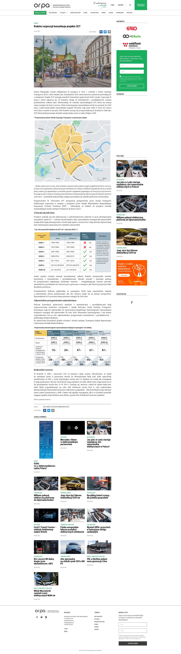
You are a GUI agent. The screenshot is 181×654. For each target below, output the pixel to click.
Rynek (85, 12)
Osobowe (63, 493)
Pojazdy (62, 12)
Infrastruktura (75, 12)
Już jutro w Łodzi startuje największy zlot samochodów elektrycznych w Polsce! (99, 443)
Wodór (111, 12)
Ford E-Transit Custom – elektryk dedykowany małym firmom (45, 529)
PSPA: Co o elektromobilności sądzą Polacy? (44, 466)
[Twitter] (41, 617)
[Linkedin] (46, 617)
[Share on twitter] (105, 31)
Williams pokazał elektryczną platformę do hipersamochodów (44, 497)
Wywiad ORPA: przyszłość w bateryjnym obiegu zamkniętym (98, 529)
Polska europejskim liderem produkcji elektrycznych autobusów (72, 529)
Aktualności (53, 12)
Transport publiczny (67, 524)
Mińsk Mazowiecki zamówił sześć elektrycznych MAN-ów (44, 593)
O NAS (112, 5)
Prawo (104, 12)
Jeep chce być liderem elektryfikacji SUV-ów (70, 496)
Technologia (94, 12)
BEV (44, 407)
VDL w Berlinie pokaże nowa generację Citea (97, 560)
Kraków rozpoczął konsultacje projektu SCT (57, 26)
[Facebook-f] (132, 302)
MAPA (65, 631)
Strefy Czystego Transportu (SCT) (57, 407)
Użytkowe (63, 437)
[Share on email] (109, 31)
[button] (40, 13)
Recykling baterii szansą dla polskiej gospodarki (98, 496)
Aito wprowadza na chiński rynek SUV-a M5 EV (72, 561)
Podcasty (130, 12)
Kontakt (120, 5)
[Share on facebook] (101, 31)
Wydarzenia (119, 12)
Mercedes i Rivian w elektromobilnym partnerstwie (69, 442)
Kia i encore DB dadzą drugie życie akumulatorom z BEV (44, 561)
